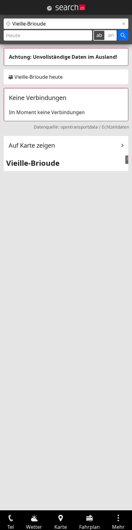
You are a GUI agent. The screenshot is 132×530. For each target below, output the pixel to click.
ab (99, 35)
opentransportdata (79, 127)
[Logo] (70, 7)
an (111, 35)
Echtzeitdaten (115, 127)
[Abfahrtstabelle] (49, 8)
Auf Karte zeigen (32, 145)
